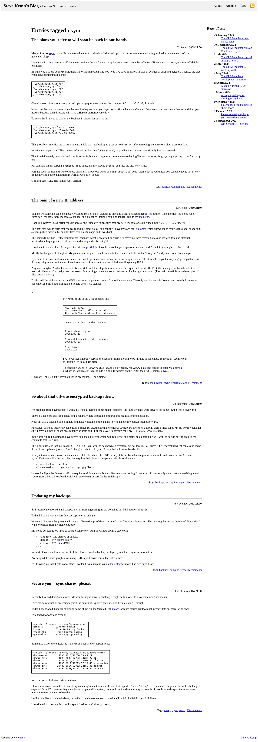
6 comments (195, 569)
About (217, 5)
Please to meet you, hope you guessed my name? (235, 116)
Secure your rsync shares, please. (61, 583)
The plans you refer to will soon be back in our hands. (79, 39)
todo (185, 382)
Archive (231, 5)
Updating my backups (51, 496)
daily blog (115, 563)
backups (159, 482)
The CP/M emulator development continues (233, 78)
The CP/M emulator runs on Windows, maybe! (236, 49)
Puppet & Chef (90, 247)
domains (174, 569)
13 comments (194, 710)
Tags (243, 5)
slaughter (141, 228)
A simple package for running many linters (232, 97)
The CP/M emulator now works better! (235, 40)
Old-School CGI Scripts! (235, 123)
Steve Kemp (250, 737)
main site (144, 216)
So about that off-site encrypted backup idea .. (72, 396)
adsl (150, 382)
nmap (167, 710)
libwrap (158, 382)
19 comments (194, 482)
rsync (52, 53)
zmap (115, 608)
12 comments (194, 186)
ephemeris (19, 737)
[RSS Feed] (252, 6)
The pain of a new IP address (57, 200)
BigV (60, 542)
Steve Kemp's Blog (40, 5)
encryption (172, 482)
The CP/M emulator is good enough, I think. (236, 59)
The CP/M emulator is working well (233, 68)
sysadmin (174, 186)
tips (183, 186)
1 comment (195, 382)
